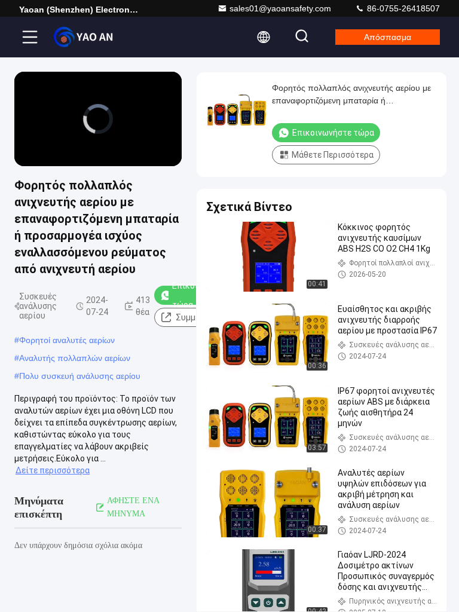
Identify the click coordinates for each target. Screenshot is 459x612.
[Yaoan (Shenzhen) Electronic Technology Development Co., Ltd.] (83, 37)
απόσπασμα (387, 37)
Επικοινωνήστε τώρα (333, 132)
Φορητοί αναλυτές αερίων (67, 340)
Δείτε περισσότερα (53, 470)
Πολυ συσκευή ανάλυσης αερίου (79, 376)
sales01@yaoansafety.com (280, 8)
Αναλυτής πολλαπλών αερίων (74, 358)
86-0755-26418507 (402, 8)
